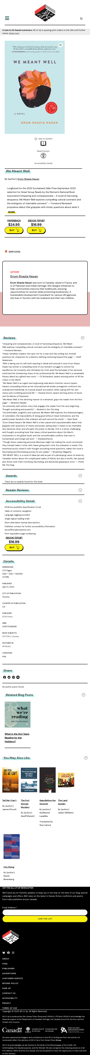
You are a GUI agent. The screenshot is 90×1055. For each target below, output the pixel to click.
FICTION (6, 636)
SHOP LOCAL (15, 251)
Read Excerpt (43, 151)
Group (58, 1040)
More (11, 212)
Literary (15, 636)
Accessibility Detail (43, 163)
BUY (12, 230)
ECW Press (7, 616)
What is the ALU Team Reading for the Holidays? (17, 737)
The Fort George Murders (25, 804)
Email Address (9, 907)
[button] (60, 45)
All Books (6, 646)
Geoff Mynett (28, 816)
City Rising (9, 867)
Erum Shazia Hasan (28, 179)
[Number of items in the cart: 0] (81, 19)
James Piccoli (9, 809)
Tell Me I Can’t (9, 800)
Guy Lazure (45, 825)
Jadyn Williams (65, 812)
